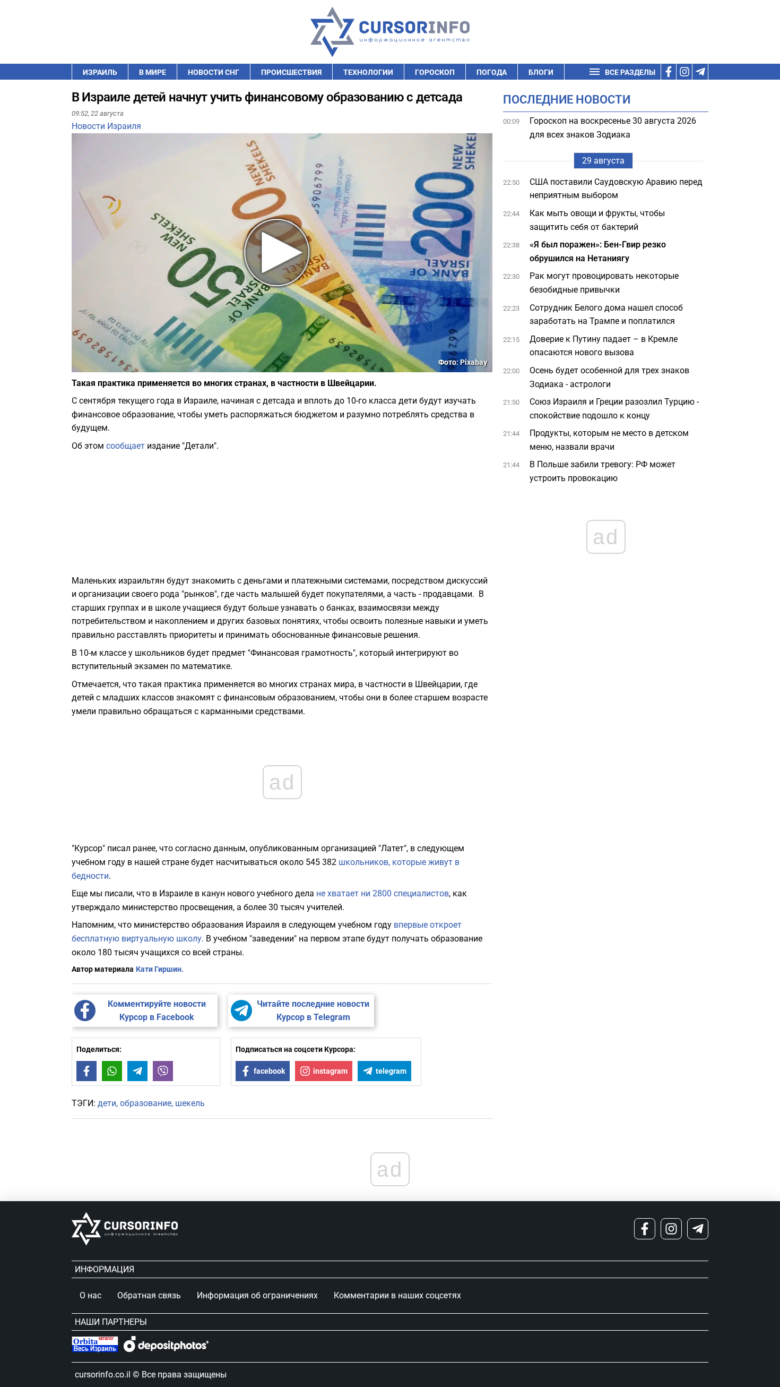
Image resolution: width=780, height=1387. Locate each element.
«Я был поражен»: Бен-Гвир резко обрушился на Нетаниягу (598, 251)
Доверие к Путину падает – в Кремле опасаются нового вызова (604, 346)
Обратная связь (149, 1295)
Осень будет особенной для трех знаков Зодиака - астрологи (609, 377)
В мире (152, 72)
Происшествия (291, 72)
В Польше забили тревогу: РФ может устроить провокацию (602, 472)
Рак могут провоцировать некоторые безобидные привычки (604, 283)
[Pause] (81, 365)
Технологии (368, 72)
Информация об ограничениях (257, 1295)
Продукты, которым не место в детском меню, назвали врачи (609, 440)
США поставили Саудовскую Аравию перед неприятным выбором (616, 189)
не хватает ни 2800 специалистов (382, 893)
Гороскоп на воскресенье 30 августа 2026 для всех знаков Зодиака (613, 128)
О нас (90, 1295)
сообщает (125, 446)
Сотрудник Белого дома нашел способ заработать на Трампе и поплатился (606, 315)
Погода (491, 72)
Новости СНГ (213, 72)
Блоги (540, 72)
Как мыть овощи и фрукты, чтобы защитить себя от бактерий (597, 220)
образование (145, 1103)
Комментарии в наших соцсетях (397, 1295)
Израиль (100, 72)
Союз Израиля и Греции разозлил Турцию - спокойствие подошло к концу (614, 409)
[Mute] (95, 365)
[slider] (121, 368)
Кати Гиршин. (160, 969)
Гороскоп (435, 72)
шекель (190, 1103)
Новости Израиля (106, 126)
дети (107, 1103)
